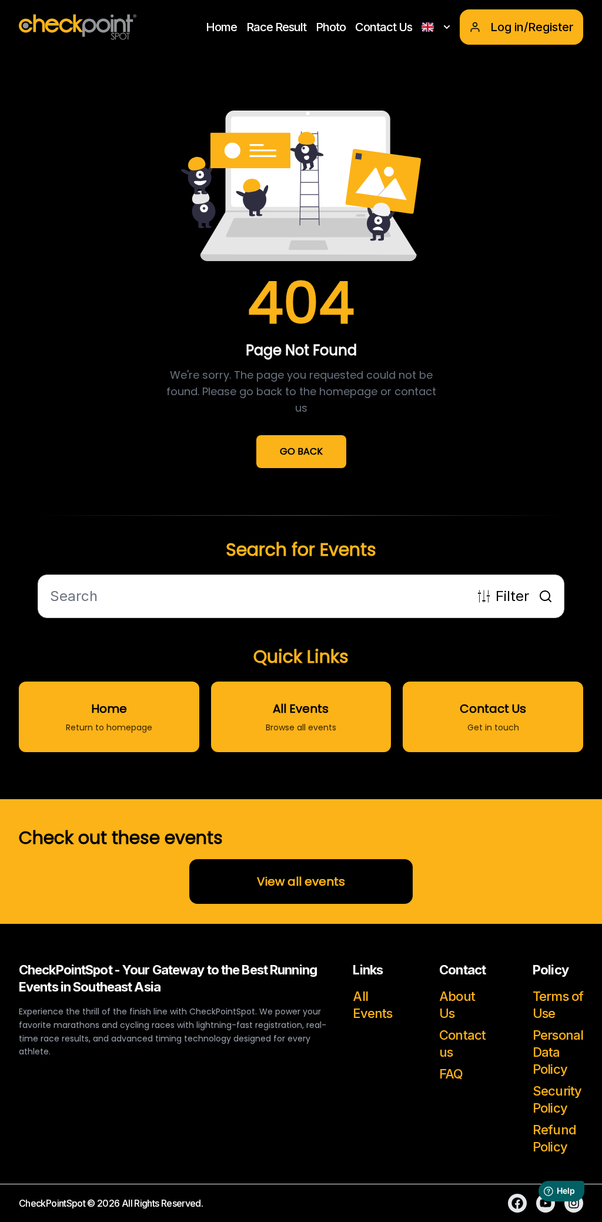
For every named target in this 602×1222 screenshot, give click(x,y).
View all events (301, 881)
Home (221, 27)
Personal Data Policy (558, 1052)
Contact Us (383, 27)
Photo (331, 27)
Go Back (301, 451)
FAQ (451, 1073)
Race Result (276, 27)
